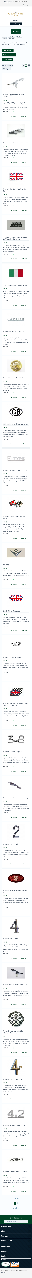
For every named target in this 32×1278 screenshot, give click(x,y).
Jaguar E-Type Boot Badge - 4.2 (14, 1125)
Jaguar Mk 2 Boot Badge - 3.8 (13, 752)
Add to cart (24, 116)
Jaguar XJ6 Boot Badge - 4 (12, 938)
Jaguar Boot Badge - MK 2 (12, 657)
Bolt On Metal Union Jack (11, 611)
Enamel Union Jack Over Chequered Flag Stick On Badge (15, 704)
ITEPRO (3, 1272)
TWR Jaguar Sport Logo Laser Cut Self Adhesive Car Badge (15, 238)
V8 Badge (6, 565)
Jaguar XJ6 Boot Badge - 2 (12, 844)
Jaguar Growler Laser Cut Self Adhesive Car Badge (13, 1032)
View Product (13, 116)
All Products (11, 37)
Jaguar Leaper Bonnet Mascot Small (16, 143)
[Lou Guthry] (16, 13)
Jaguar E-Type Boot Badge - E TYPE (15, 470)
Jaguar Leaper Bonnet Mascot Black (15, 985)
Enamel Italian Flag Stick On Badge (15, 285)
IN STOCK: (5, 111)
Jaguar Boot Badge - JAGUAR (13, 332)
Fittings (19, 37)
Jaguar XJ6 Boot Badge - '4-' (12, 1079)
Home (4, 37)
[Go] (26, 1221)
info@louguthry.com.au (9, 1)
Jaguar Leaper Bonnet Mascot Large (16, 798)
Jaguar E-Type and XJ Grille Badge (15, 378)
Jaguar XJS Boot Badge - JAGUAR (15, 1172)
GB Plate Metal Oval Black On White (15, 424)
